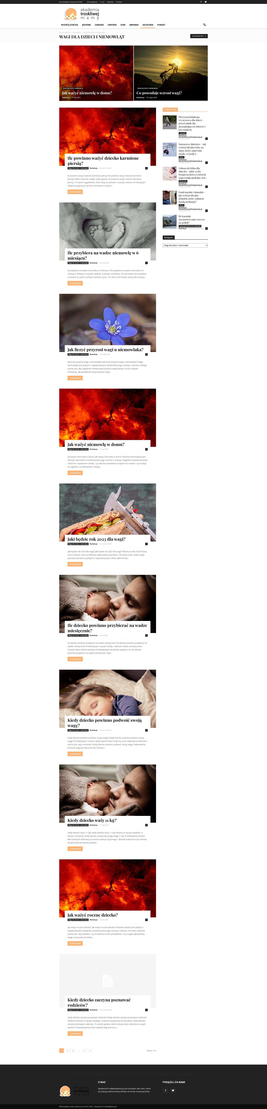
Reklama (110, 2)
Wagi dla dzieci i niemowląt (73, 88)
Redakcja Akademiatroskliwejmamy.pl (190, 136)
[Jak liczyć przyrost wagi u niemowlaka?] (107, 323)
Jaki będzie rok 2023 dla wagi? (96, 539)
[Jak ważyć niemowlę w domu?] (96, 77)
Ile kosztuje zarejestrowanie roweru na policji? (192, 219)
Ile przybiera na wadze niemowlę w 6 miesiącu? (103, 255)
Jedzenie (86, 24)
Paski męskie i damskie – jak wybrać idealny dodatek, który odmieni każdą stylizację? (192, 197)
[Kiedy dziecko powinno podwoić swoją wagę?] (107, 699)
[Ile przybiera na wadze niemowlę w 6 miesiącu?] (107, 231)
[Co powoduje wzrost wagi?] (171, 73)
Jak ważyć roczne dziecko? (93, 915)
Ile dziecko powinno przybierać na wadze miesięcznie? (107, 627)
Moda (182, 157)
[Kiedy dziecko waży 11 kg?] (107, 794)
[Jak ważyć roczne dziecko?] (107, 888)
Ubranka (134, 24)
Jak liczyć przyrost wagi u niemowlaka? (105, 349)
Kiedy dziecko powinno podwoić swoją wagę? (105, 722)
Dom (123, 24)
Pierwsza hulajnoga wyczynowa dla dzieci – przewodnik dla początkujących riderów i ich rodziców (192, 123)
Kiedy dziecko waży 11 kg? (92, 820)
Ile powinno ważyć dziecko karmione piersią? (103, 160)
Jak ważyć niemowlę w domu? (96, 444)
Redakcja (66, 97)
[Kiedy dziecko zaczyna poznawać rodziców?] (107, 981)
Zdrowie (112, 24)
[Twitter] (206, 2)
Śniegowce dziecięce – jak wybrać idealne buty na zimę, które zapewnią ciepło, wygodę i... (192, 149)
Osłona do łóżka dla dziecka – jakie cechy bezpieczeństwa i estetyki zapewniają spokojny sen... (193, 173)
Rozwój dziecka (69, 24)
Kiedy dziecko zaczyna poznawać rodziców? (99, 1002)
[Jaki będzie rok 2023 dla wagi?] (107, 512)
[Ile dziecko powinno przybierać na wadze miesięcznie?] (107, 604)
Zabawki (99, 24)
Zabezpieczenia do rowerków (190, 226)
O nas (102, 2)
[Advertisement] (157, 14)
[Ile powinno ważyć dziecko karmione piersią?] (107, 137)
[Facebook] (201, 2)
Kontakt (119, 2)
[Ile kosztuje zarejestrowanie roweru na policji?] (170, 222)
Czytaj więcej (75, 192)
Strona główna (92, 2)
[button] (204, 25)
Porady (161, 24)
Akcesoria (148, 24)
